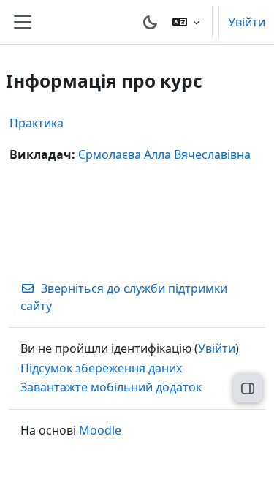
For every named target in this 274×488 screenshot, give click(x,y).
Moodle (100, 430)
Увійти (246, 22)
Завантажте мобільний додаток (111, 387)
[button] (186, 22)
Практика (36, 123)
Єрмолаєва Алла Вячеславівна (164, 154)
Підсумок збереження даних (101, 368)
